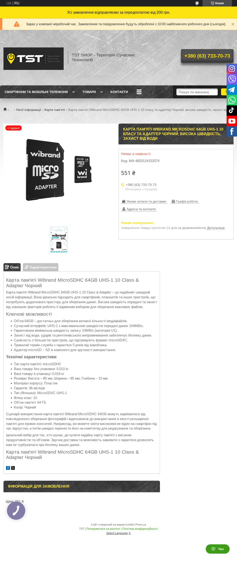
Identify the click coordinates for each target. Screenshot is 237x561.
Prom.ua (140, 524)
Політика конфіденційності (140, 528)
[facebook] (8, 469)
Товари (89, 92)
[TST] (33, 57)
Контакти (119, 92)
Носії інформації (28, 110)
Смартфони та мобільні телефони (36, 92)
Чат (221, 549)
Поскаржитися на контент (103, 528)
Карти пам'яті (54, 110)
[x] (13, 469)
